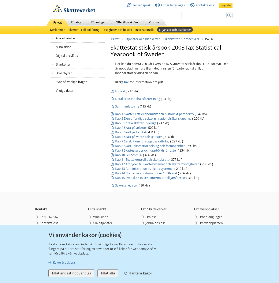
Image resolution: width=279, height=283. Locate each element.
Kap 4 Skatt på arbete (130, 128)
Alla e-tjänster (66, 38)
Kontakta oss (204, 5)
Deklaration (57, 30)
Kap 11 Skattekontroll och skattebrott (142, 159)
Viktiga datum (66, 91)
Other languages (173, 5)
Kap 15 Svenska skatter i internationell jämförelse (150, 178)
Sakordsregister (126, 185)
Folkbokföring (90, 30)
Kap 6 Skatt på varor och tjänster (139, 137)
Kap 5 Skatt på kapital (130, 132)
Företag (76, 22)
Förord (120, 91)
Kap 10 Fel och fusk (128, 155)
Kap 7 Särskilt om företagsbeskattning (142, 141)
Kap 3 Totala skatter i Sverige (135, 123)
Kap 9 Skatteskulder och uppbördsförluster (146, 150)
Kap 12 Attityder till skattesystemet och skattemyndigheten (157, 164)
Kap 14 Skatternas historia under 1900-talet (146, 173)
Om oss (154, 22)
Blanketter (63, 64)
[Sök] (229, 15)
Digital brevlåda (67, 56)
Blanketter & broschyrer (182, 39)
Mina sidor (63, 47)
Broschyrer (64, 73)
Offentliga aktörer (127, 22)
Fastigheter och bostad (117, 30)
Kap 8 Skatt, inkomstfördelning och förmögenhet (150, 146)
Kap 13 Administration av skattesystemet (144, 169)
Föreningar (98, 22)
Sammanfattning (127, 106)
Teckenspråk (141, 5)
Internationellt (144, 30)
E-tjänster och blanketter (175, 30)
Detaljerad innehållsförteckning (137, 99)
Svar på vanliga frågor (71, 82)
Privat (57, 22)
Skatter (73, 30)
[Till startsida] (74, 11)
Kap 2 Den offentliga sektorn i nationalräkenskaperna (153, 118)
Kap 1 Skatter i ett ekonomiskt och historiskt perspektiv (154, 114)
